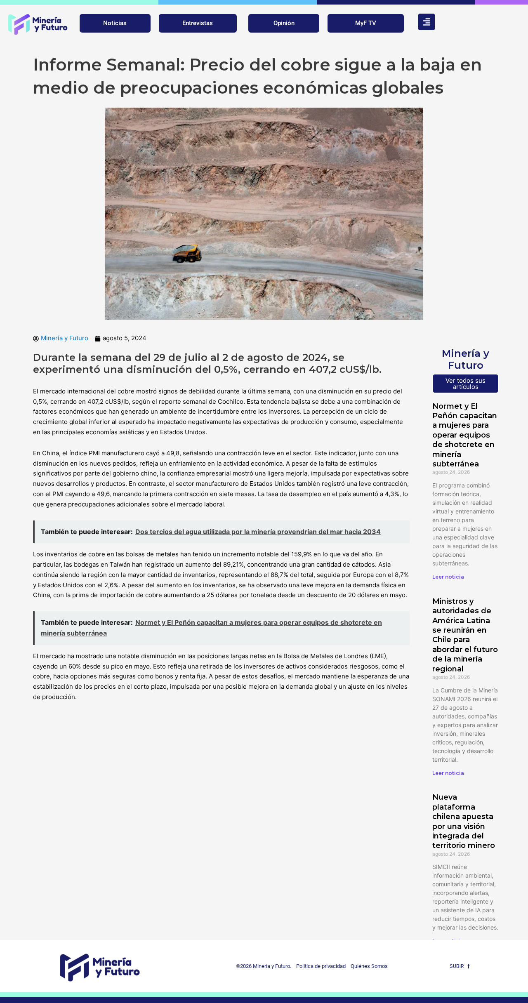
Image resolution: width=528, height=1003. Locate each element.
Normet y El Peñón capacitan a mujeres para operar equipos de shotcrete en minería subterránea (464, 435)
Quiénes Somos (369, 966)
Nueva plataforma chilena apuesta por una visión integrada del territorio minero (463, 821)
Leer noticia (448, 577)
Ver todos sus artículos (466, 384)
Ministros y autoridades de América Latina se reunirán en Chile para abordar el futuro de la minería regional (465, 635)
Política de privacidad (319, 966)
